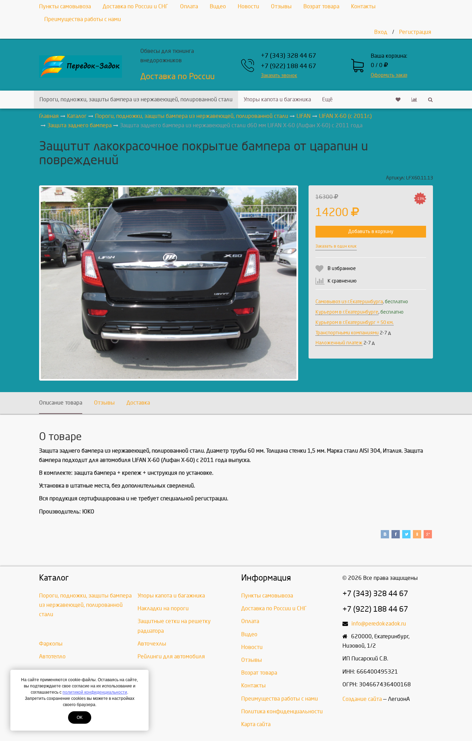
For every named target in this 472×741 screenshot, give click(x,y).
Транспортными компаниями (347, 332)
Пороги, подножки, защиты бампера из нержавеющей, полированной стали (136, 99)
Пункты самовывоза (65, 6)
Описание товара (60, 403)
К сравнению (342, 281)
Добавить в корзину (370, 231)
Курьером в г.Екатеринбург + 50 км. (354, 322)
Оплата (189, 6)
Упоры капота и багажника (277, 99)
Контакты (363, 6)
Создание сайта (362, 699)
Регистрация (415, 32)
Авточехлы (152, 644)
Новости (248, 6)
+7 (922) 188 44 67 (288, 66)
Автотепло (52, 656)
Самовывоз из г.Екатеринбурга (349, 301)
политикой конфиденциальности (95, 692)
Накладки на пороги (163, 608)
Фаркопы (51, 644)
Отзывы (281, 6)
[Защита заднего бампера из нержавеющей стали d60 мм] (168, 283)
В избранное (342, 268)
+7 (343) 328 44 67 (288, 56)
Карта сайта (256, 724)
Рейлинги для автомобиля (171, 656)
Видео (218, 6)
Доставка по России (177, 76)
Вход (380, 32)
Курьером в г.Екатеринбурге (346, 312)
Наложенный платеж (338, 342)
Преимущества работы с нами (82, 19)
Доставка (138, 403)
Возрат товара (321, 6)
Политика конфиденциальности (282, 711)
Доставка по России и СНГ (135, 6)
